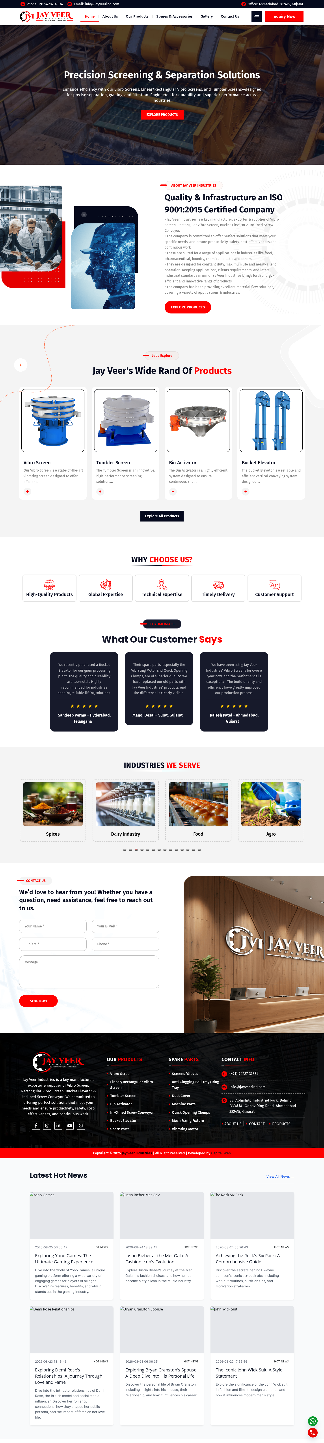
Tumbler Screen (113, 463)
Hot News (100, 1247)
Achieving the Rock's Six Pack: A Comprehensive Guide (248, 1259)
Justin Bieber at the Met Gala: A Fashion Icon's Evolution (156, 1259)
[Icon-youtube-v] (70, 1126)
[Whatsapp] (81, 1126)
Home (90, 16)
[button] (125, 850)
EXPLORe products (162, 114)
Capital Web (221, 1153)
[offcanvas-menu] (256, 16)
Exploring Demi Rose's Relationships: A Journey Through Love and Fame (68, 1376)
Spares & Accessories (174, 16)
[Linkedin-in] (58, 1126)
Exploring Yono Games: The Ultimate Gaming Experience (64, 1259)
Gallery (207, 16)
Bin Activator (183, 463)
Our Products (137, 16)
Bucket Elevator (259, 463)
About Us (110, 16)
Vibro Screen (37, 463)
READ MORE (44, 491)
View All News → (280, 1176)
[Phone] (313, 1432)
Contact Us (230, 16)
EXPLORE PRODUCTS (188, 307)
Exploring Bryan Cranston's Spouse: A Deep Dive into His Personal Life (161, 1373)
